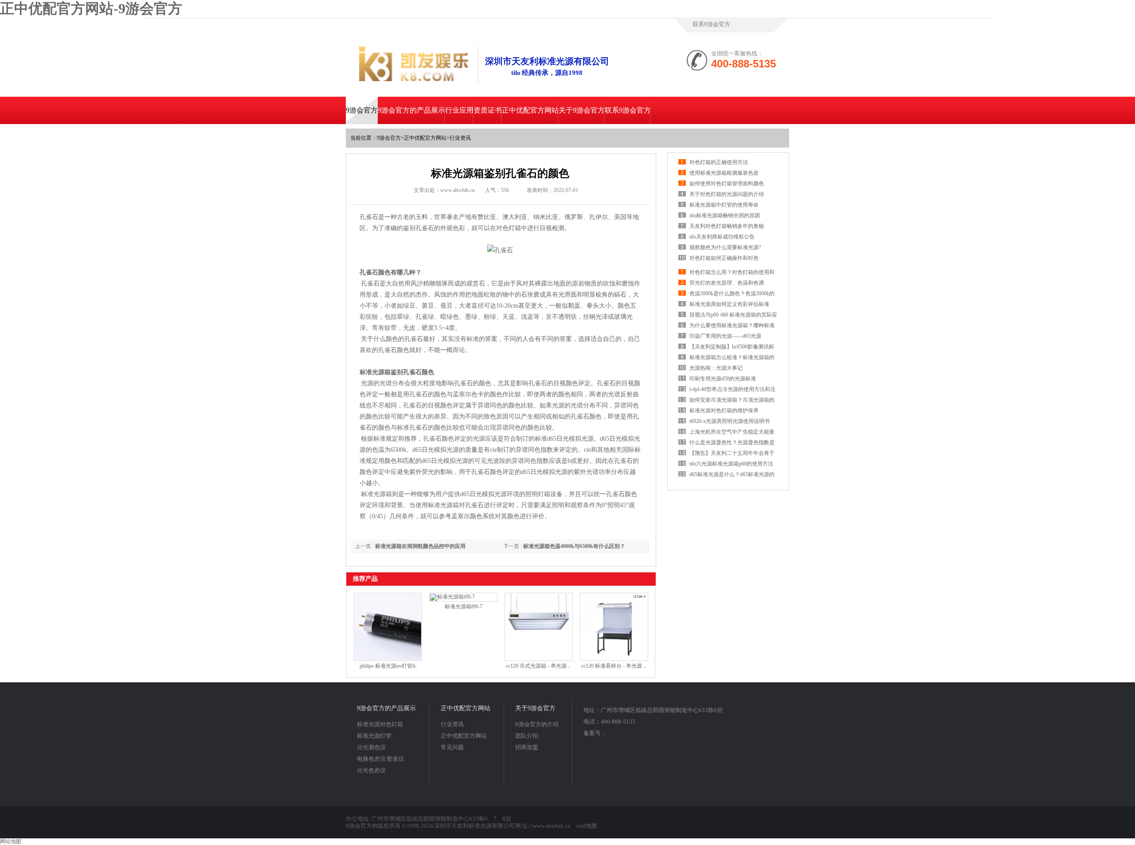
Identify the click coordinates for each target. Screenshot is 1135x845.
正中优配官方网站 (530, 110)
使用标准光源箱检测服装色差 (724, 173)
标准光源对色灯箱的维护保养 (724, 410)
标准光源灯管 (374, 735)
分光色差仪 (371, 770)
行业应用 (459, 110)
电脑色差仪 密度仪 (380, 758)
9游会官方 (362, 110)
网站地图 (10, 841)
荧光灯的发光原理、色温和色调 (726, 283)
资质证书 (488, 110)
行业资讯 (460, 138)
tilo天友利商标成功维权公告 (722, 237)
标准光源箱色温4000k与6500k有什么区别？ (574, 546)
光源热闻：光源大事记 (716, 368)
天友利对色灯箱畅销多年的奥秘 (726, 226)
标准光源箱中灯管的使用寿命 (724, 205)
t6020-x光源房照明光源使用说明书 (729, 421)
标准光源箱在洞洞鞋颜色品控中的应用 (420, 546)
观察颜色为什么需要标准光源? (725, 247)
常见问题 (452, 747)
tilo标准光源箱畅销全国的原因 (724, 215)
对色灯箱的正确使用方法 (718, 162)
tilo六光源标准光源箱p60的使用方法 (731, 464)
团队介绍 (526, 735)
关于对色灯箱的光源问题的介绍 (726, 194)
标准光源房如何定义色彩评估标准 (729, 304)
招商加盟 (526, 747)
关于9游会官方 (582, 110)
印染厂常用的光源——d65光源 (725, 336)
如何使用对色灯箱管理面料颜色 (726, 183)
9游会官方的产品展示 (411, 110)
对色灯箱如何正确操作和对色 (724, 258)
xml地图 (586, 825)
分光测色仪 (371, 747)
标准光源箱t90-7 (463, 606)
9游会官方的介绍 (537, 724)
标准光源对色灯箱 (380, 724)
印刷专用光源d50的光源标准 (722, 379)
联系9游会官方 (711, 24)
